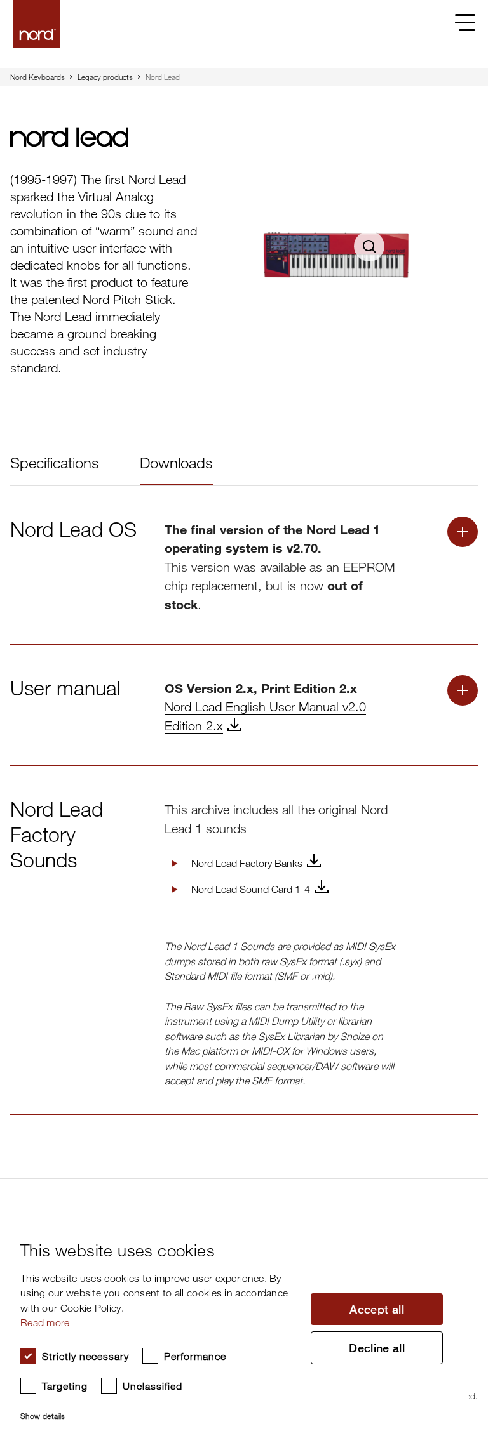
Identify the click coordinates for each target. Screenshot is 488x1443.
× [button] (453, 1223)
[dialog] (234, 1326)
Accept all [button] (376, 1309)
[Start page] (36, 24)
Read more (45, 1322)
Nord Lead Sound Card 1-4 (250, 889)
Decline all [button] (377, 1348)
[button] (159, 1410)
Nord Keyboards (37, 77)
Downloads (176, 462)
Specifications (54, 462)
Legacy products (105, 77)
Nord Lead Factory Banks (246, 863)
